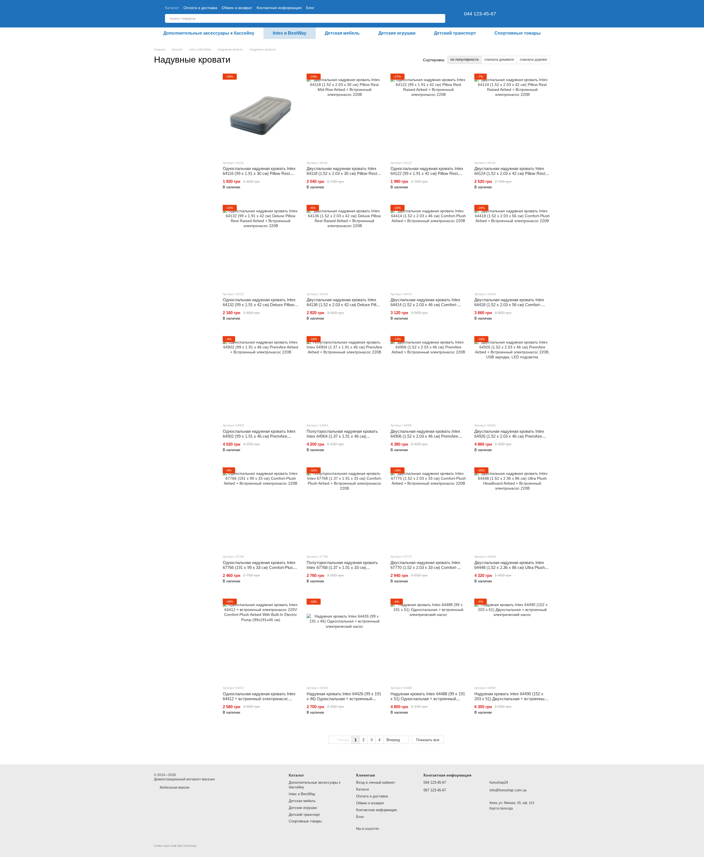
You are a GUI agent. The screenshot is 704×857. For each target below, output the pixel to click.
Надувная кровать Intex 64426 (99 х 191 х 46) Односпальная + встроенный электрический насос (344, 698)
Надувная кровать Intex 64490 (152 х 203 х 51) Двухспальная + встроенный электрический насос (510, 698)
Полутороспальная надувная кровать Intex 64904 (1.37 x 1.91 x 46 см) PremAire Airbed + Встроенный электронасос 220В (342, 438)
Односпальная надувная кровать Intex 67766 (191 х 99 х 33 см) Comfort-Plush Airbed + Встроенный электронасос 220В (259, 570)
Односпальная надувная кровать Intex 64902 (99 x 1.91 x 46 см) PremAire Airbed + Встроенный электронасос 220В (259, 438)
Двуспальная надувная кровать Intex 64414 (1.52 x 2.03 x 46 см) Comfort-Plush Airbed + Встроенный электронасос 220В (425, 307)
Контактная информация (279, 7)
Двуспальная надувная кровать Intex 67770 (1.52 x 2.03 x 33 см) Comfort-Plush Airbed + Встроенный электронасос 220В (425, 570)
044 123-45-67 (480, 13)
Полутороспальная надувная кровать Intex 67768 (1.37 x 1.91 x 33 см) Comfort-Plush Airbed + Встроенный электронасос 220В (342, 570)
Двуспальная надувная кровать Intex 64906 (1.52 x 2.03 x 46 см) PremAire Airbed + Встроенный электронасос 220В (425, 438)
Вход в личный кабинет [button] (375, 782)
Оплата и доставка (200, 7)
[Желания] (517, 13)
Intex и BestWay (289, 33)
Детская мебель (342, 33)
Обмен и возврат (237, 7)
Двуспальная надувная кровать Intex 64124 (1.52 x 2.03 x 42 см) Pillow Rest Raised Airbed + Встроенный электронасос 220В (509, 176)
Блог (310, 7)
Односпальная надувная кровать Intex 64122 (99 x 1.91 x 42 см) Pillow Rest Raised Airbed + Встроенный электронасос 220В (427, 176)
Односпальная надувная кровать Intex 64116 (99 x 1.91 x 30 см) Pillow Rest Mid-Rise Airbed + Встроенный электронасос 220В (259, 176)
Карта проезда (501, 808)
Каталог (172, 7)
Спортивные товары (517, 33)
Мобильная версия (174, 787)
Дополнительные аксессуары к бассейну (208, 33)
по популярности (464, 59)
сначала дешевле (499, 59)
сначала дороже (533, 59)
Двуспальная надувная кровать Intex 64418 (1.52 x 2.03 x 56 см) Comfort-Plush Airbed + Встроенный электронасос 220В (509, 307)
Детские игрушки (397, 33)
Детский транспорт (455, 33)
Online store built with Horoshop (175, 845)
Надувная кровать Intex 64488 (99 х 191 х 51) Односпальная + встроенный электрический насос (428, 698)
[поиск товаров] (440, 18)
